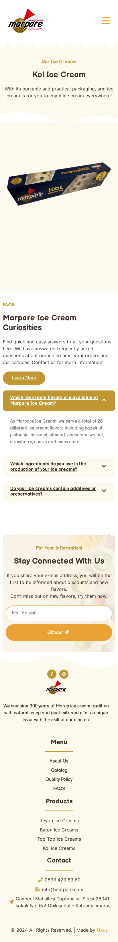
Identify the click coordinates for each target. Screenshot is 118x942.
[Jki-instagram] (63, 674)
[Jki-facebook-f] (51, 674)
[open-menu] (106, 21)
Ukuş (101, 930)
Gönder (55, 632)
